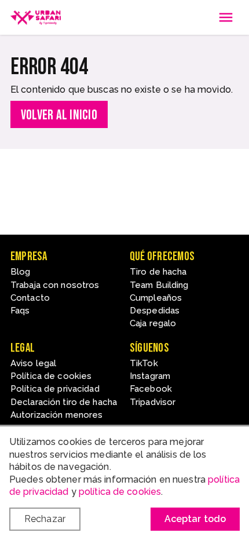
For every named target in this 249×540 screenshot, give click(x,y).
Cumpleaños (156, 298)
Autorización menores (56, 415)
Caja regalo (153, 323)
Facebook (151, 389)
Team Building (159, 285)
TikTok (144, 363)
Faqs (20, 310)
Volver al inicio (59, 115)
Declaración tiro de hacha (63, 402)
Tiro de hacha (158, 272)
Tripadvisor (152, 402)
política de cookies (120, 491)
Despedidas (155, 310)
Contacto (30, 298)
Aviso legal (33, 363)
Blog (20, 272)
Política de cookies (50, 376)
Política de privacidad (55, 389)
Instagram (150, 376)
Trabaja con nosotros (54, 285)
